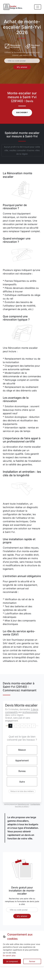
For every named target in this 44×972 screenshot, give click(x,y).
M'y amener (22, 67)
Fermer (32, 961)
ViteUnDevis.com (23, 804)
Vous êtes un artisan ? (22, 806)
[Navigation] (37, 7)
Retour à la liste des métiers (22, 791)
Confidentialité (35, 804)
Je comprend (12, 961)
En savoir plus (9, 955)
